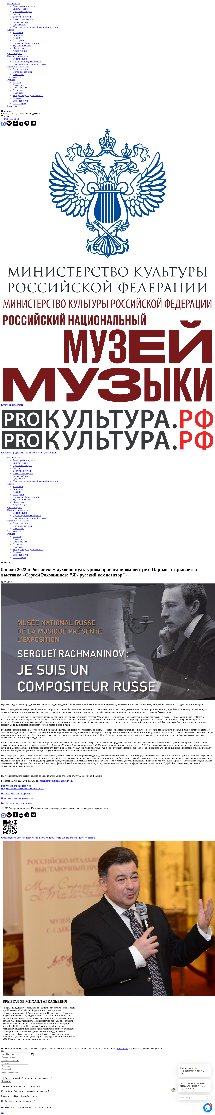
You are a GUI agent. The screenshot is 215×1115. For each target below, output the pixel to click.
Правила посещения (23, 19)
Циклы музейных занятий (26, 43)
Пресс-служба (20, 87)
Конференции (20, 58)
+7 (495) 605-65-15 (10, 119)
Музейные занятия (22, 45)
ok (2, 1112)
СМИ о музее (19, 103)
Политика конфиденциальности (17, 798)
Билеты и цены (20, 9)
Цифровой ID (19, 24)
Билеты (19, 405)
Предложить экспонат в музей (27, 452)
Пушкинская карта (22, 11)
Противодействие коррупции (16, 793)
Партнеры (18, 93)
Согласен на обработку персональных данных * (29, 1078)
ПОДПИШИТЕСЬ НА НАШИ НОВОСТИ (22, 788)
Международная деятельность (28, 95)
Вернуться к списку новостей (16, 786)
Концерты (18, 35)
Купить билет (8, 405)
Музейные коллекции (18, 66)
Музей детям (19, 48)
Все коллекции (20, 69)
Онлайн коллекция (22, 72)
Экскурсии (18, 40)
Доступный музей (22, 16)
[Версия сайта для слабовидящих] (59, 452)
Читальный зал (20, 22)
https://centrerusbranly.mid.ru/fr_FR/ (56, 781)
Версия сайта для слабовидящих (17, 803)
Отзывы (17, 98)
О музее (11, 79)
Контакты (12, 106)
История (17, 82)
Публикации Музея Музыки (27, 61)
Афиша (10, 30)
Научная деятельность (18, 56)
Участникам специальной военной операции (35, 27)
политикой (122, 1048)
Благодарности (20, 101)
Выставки (18, 32)
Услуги (16, 14)
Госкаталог (18, 74)
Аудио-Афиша (20, 51)
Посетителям (13, 3)
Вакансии (18, 90)
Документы (18, 85)
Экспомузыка (14, 77)
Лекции (17, 37)
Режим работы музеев (24, 6)
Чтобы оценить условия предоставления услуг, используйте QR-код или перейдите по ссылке (48, 837)
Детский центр (14, 53)
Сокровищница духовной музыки (30, 64)
